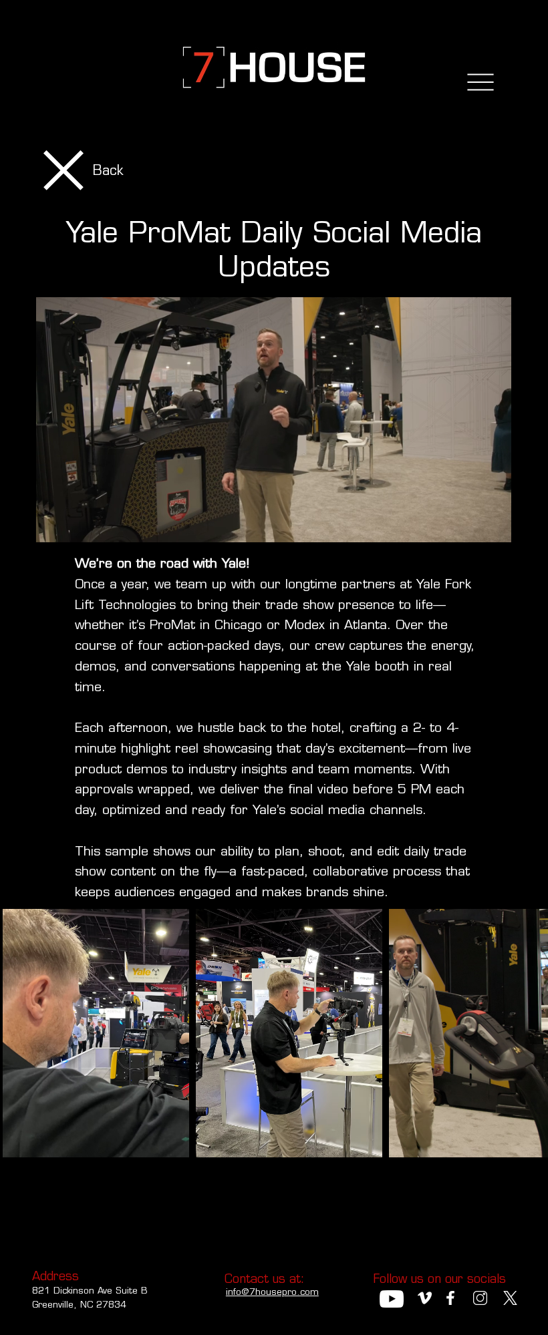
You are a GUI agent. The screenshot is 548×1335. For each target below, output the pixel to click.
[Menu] (481, 82)
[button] (488, 525)
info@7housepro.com (272, 1291)
